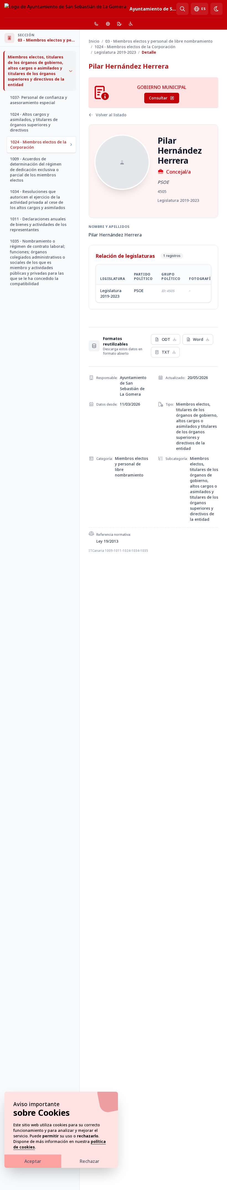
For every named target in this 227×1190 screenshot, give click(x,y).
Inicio (94, 41)
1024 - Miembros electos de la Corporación (135, 46)
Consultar (158, 98)
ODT (166, 339)
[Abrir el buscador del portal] (182, 9)
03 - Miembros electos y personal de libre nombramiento (159, 41)
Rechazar (89, 1161)
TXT (166, 352)
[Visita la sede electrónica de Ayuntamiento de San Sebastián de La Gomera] (119, 23)
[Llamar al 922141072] (96, 23)
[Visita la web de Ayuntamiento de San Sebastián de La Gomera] (108, 23)
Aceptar (32, 1161)
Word (198, 339)
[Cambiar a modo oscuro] (216, 9)
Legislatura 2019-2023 (115, 52)
